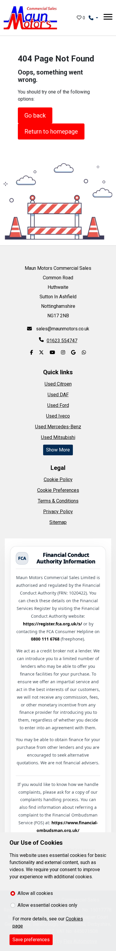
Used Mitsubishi (58, 437)
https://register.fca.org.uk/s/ (52, 624)
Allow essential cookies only (47, 905)
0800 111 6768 (45, 639)
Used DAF (58, 394)
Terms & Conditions (58, 501)
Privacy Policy (58, 511)
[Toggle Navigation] (108, 18)
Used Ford (58, 405)
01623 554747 (62, 340)
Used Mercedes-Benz (58, 426)
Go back (35, 115)
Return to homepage (51, 131)
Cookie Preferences (58, 490)
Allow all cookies (35, 893)
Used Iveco (58, 416)
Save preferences (31, 939)
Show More (58, 450)
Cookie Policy (58, 479)
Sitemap (58, 522)
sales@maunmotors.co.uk (62, 329)
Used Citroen (58, 384)
